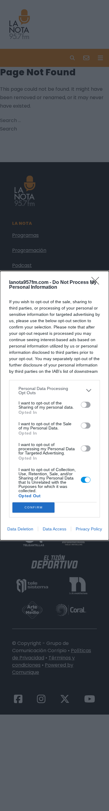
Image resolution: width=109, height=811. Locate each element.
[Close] (97, 282)
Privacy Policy (89, 529)
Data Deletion (20, 529)
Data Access (54, 529)
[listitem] (54, 390)
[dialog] (54, 405)
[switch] (86, 405)
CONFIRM (34, 507)
